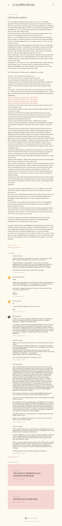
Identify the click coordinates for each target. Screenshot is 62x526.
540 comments (20, 478)
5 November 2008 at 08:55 (19, 359)
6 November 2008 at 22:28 (19, 421)
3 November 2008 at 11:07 (19, 272)
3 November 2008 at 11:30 (19, 296)
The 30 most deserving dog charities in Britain (27, 474)
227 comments (20, 502)
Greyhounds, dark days (25, 499)
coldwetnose (24, 5)
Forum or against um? (16, 247)
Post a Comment (12, 457)
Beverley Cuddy (17, 277)
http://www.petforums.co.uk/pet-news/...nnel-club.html (23, 97)
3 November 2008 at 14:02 (19, 311)
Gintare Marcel (35, 521)
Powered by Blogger (32, 518)
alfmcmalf (15, 316)
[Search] (53, 4)
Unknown (15, 301)
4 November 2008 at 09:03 (19, 335)
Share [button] (9, 245)
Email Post (14, 245)
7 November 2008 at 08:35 (19, 453)
